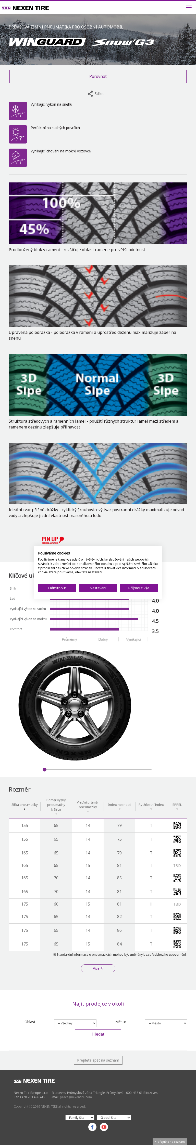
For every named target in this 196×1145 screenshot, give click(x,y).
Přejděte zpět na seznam (98, 1060)
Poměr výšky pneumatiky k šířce (56, 805)
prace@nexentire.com (76, 1097)
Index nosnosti (119, 804)
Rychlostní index (151, 804)
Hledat (98, 1034)
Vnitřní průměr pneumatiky (88, 804)
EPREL (177, 804)
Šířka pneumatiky (24, 804)
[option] (98, 706)
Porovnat (98, 76)
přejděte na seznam (170, 1141)
